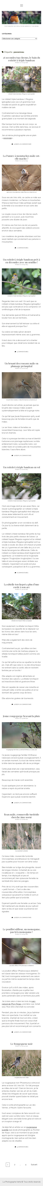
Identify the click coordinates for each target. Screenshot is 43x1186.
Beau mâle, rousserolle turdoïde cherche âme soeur (21, 816)
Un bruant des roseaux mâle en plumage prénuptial (21, 365)
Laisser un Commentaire (22, 144)
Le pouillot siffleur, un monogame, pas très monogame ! (21, 930)
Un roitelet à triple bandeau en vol (21, 467)
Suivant (34, 1165)
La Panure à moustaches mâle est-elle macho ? (21, 157)
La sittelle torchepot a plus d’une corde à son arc (21, 586)
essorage (7, 138)
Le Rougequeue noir (21, 1043)
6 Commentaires (22, 572)
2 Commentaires (22, 248)
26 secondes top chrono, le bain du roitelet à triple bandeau (21, 59)
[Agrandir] (38, 69)
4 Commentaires (22, 351)
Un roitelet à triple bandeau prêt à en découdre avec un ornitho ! (21, 261)
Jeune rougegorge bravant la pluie (21, 716)
